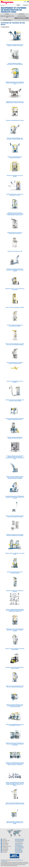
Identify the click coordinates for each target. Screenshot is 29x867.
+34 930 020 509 (18, 842)
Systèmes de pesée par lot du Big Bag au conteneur (15, 591)
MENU (25, 1)
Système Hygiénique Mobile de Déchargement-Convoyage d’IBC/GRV (15, 64)
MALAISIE (4, 852)
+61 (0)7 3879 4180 (19, 847)
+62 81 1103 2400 (19, 850)
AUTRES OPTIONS (21, 16)
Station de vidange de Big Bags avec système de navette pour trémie (15, 438)
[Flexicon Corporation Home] (14, 2)
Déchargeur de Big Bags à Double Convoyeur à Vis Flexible (15, 157)
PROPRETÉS (21, 14)
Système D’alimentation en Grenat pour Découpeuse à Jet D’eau (14, 195)
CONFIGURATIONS (21, 18)
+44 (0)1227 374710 (19, 840)
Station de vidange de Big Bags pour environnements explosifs (15, 325)
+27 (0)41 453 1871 (19, 846)
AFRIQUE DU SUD (6, 846)
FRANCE (4, 839)
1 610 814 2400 (18, 845)
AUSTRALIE (5, 847)
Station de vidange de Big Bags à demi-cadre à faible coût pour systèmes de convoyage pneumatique (14, 705)
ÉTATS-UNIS (5, 845)
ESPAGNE (4, 842)
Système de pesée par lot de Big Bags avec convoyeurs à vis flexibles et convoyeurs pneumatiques (15, 744)
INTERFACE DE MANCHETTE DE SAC (7, 17)
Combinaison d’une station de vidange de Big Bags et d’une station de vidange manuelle (15, 629)
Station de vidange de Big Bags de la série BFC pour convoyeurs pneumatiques (15, 686)
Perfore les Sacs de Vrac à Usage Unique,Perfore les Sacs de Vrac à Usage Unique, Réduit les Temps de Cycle (14, 213)
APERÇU (7, 14)
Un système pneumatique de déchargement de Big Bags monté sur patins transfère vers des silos (14, 497)
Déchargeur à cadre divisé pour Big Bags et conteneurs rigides (15, 668)
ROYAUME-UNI (5, 840)
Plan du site (14, 860)
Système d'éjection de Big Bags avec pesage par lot (14, 554)
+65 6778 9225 (18, 849)
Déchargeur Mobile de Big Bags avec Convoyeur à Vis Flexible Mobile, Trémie (14, 139)
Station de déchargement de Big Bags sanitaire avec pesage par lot (15, 363)
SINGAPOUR (5, 849)
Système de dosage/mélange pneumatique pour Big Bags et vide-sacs (15, 725)
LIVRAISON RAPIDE (7, 20)
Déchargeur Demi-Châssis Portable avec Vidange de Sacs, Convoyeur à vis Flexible (15, 102)
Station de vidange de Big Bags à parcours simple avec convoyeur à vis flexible (15, 516)
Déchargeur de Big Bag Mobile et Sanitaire (15, 120)
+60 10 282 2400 (18, 852)
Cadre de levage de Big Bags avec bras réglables (15, 382)
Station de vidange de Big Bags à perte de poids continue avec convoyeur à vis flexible (14, 803)
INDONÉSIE (5, 850)
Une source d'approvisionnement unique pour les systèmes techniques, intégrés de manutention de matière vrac (15, 610)
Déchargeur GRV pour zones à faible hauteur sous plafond (14, 289)
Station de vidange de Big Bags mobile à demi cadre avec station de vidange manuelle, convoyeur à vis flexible (14, 477)
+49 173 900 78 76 (19, 843)
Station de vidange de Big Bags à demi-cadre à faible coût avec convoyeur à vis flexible (14, 822)
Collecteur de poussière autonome (14, 251)
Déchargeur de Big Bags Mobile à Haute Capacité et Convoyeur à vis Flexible (14, 45)
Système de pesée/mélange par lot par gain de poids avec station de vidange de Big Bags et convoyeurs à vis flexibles (15, 763)
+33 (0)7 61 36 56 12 (19, 839)
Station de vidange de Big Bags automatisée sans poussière (14, 649)
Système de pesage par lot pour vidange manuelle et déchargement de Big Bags (14, 535)
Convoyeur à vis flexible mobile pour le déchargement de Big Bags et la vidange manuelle (14, 270)
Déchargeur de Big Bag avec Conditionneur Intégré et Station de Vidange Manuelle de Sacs (15, 83)
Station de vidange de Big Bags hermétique (15, 307)
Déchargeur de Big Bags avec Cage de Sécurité (15, 176)
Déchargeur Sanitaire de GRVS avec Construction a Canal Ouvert (14, 233)
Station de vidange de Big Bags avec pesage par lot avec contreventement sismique (14, 344)
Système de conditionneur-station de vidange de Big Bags (15, 572)
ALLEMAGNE (5, 843)
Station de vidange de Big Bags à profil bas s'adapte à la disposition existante (15, 419)
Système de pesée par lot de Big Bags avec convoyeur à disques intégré (15, 400)
